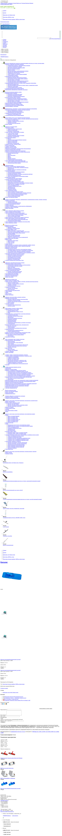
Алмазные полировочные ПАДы (14, 186)
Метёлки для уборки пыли (13, 359)
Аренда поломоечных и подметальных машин (14, 212)
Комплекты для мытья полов (14, 228)
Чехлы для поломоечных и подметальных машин (18, 176)
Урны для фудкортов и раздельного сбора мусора (18, 344)
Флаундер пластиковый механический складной (10, 659)
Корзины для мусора (12, 325)
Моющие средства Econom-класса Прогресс (14, 382)
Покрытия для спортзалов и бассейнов (13, 113)
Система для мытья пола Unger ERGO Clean (14, 260)
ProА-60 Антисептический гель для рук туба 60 (13, 490)
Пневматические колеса (10, 393)
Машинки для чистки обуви (11, 298)
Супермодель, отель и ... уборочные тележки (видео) (15, 697)
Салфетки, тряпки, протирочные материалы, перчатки (16, 354)
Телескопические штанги (10, 137)
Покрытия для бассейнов (13, 86)
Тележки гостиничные (10, 200)
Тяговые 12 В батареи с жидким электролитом (17, 442)
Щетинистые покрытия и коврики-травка (14, 104)
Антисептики (8, 368)
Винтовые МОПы (11, 233)
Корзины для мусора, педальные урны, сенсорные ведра (17, 324)
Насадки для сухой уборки (13, 403)
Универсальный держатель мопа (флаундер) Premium (11, 758)
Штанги (9, 138)
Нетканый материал (12, 321)
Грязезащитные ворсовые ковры (12, 76)
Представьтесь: (3, 709)
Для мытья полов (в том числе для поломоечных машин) (19, 249)
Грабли (6, 292)
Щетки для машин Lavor (13, 421)
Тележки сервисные (9, 205)
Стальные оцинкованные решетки (15, 66)
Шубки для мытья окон (12, 129)
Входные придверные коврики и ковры (13, 92)
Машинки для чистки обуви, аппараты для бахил (15, 297)
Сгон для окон (6, 526)
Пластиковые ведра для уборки (11, 238)
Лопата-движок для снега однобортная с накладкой (13, 508)
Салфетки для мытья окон (10, 146)
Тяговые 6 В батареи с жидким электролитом (17, 443)
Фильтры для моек (9, 453)
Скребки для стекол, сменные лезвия (13, 144)
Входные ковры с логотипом (14, 79)
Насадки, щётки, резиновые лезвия (12, 402)
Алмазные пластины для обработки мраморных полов (19, 438)
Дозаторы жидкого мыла (13, 314)
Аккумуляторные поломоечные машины (16, 171)
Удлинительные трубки (10, 408)
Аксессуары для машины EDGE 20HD (16, 181)
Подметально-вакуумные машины (15, 178)
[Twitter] (4, 704)
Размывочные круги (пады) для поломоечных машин (19, 424)
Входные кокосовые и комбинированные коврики (18, 71)
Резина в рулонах (11, 69)
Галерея (14, 3)
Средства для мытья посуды (11, 387)
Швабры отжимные (9, 226)
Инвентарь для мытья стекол (11, 126)
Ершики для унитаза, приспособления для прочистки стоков (17, 332)
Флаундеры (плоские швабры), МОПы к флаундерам (14, 19)
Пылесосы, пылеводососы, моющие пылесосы (15, 166)
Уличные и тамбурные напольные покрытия (14, 64)
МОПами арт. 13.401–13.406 (38, 731)
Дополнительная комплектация (14, 175)
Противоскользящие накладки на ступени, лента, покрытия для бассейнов (20, 83)
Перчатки (7, 364)
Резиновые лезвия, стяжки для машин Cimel (17, 433)
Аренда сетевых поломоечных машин (15, 194)
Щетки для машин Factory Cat (14, 419)
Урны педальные (11, 326)
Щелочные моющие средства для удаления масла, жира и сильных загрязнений (21, 380)
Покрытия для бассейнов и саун (14, 114)
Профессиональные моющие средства (13, 367)
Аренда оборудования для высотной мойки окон (15, 160)
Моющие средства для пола (11, 248)
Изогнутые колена (11, 155)
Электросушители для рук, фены (12, 309)
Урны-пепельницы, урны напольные (13, 340)
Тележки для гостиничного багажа (12, 203)
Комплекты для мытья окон (13, 131)
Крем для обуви (11, 302)
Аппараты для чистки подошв (14, 300)
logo (1, 810)
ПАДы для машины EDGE (13, 185)
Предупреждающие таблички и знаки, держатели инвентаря (17, 246)
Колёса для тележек (9, 208)
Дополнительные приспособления (15, 159)
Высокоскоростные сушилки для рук (15, 311)
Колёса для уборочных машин (11, 391)
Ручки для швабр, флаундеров (14, 235)
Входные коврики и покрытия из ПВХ (13, 103)
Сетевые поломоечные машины (14, 173)
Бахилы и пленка (11, 305)
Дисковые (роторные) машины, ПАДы (13, 179)
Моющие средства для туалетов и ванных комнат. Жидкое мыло (18, 376)
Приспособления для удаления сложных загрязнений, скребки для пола (20, 244)
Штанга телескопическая (8, 545)
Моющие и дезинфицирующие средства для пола (15, 370)
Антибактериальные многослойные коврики (17, 82)
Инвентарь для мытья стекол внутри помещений (15, 150)
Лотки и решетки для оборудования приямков (17, 74)
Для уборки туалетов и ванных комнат (16, 334)
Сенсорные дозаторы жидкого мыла (15, 316)
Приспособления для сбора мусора (12, 290)
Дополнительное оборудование (14, 162)
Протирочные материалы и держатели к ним (17, 360)
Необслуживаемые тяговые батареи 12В (16, 445)
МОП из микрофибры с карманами (7, 778)
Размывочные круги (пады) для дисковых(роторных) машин (20, 426)
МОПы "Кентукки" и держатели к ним (16, 230)
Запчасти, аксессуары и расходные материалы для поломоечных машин (20, 413)
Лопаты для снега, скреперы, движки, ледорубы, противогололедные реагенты (21, 118)
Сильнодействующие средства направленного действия (16, 385)
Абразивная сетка (11, 187)
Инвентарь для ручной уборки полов (10, 692)
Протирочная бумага (12, 320)
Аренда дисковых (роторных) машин (15, 191)
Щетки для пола (11, 241)
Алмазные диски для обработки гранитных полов (18, 440)
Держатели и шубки (9, 127)
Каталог (5, 3)
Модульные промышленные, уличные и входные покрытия (17, 109)
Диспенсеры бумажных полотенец (15, 318)
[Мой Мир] (6, 704)
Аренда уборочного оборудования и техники (14, 210)
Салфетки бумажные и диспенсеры (15, 362)
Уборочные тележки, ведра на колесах (15, 254)
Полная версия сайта (4, 21)
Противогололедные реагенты (14, 123)
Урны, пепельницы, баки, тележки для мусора (14, 339)
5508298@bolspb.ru (4, 56)
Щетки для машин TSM (13, 417)
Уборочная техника (9, 165)
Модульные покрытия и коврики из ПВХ (16, 67)
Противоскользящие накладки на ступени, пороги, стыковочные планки (23, 85)
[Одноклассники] (5, 704)
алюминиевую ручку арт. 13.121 (18, 731)
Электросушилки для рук (13, 310)
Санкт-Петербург (6, 23)
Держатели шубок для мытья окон (15, 128)
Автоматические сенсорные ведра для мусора (17, 328)
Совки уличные (8, 291)
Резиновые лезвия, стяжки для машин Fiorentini (17, 432)
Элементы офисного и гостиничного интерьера (15, 396)
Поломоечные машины (10, 170)
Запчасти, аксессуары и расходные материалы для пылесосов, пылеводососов (21, 400)
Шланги (9, 157)
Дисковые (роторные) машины (14, 180)
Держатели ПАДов (9, 422)
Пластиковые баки (9, 449)
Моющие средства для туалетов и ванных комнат (15, 333)
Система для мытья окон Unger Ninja (12, 149)
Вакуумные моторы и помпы (11, 410)
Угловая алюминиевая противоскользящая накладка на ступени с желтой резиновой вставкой (22, 499)
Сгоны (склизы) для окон (13, 133)
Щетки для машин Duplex (13, 420)
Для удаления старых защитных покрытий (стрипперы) (19, 251)
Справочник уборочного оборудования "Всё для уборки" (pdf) (17, 700)
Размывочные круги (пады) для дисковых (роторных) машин (20, 182)
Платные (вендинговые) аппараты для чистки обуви (18, 301)
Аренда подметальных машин (14, 196)
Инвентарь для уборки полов (9, 15)
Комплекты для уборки (10, 336)
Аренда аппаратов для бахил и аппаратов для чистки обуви (17, 221)
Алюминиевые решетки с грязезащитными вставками (19, 65)
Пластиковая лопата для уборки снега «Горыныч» (13, 462)
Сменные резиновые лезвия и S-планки (16, 135)
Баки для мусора (11, 289)
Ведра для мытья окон (9, 145)
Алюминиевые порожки (13, 75)
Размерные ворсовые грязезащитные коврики (17, 77)
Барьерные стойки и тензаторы (11, 397)
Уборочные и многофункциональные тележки (14, 253)
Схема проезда (15, 815)
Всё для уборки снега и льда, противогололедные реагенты (17, 117)
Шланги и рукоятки (9, 407)
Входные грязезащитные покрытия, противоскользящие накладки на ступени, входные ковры (24, 63)
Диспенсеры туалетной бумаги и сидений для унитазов (19, 322)
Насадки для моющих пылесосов (14, 406)
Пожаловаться (3, 54)
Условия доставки (4, 688)
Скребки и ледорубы (12, 122)
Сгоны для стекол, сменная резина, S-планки (14, 132)
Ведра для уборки (11, 267)
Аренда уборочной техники (11, 190)
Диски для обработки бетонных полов (16, 435)
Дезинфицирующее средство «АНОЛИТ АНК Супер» (14, 517)
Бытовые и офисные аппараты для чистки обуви (18, 299)
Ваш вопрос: (3, 715)
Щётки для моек (8, 452)
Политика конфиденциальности (7, 811)
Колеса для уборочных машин (11, 197)
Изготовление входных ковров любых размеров (18, 78)
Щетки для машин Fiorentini (13, 416)
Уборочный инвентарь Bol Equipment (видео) (13, 696)
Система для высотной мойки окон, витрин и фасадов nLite (17, 151)
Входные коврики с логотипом (11, 106)
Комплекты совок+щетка (13, 240)
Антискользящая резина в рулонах (15, 87)
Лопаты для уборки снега (13, 119)
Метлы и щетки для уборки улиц (12, 280)
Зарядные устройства (12, 448)
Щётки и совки (8, 239)
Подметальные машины (10, 177)
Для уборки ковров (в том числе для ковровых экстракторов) (20, 250)
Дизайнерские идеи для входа (14, 73)
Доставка (23, 3)
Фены (9, 312)
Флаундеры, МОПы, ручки (8, 17)
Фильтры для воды (12, 158)
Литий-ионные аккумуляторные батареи (16, 444)
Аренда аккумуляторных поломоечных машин (17, 193)
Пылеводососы (11, 168)
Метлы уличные (8, 124)
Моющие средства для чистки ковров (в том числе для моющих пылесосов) (21, 383)
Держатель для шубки (7, 535)
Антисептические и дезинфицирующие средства (18, 371)
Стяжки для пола (8, 243)
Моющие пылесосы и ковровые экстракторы (17, 169)
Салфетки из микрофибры (13, 357)
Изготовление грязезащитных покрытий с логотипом (16, 89)
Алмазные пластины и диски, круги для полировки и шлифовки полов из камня (22, 434)
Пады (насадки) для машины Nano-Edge (16, 183)
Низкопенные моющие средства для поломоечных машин (17, 384)
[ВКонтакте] (2, 704)
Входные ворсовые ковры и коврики (12, 97)
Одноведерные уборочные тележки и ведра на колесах (19, 264)
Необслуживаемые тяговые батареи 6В (16, 446)
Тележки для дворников (10, 287)
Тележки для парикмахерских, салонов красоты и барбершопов (18, 206)
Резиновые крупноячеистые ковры (15, 94)
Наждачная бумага (11, 188)
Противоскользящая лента (13, 84)
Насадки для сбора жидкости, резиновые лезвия (18, 404)
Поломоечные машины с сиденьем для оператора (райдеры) (20, 174)
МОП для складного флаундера (6, 768)
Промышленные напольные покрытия (16, 112)
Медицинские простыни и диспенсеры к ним (17, 361)
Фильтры (7, 409)
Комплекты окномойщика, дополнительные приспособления (18, 148)
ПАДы (6, 423)
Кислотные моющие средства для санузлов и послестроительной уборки (20, 381)
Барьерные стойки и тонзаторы (11, 207)
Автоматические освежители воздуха (15, 330)
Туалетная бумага (11, 323)
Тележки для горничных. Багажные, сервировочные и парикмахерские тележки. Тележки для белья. (26, 199)
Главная (2, 3)
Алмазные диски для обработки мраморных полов (18, 439)
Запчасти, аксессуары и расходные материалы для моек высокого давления (20, 451)
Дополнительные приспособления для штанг (17, 139)
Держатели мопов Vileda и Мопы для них (16, 232)
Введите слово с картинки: (6, 720)
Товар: (1, 718)
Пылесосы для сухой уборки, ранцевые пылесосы (18, 167)
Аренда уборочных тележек (11, 222)
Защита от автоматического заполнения (8, 719)
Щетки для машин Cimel (13, 418)
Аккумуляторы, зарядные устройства (13, 441)
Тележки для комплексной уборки (15, 255)
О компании (10, 3)
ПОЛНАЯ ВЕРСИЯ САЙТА (6, 4)
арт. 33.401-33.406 (49, 731)
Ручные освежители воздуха (13, 331)
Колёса (6, 411)
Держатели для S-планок (13, 134)
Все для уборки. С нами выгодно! (11, 699)
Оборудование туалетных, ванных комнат (14, 308)
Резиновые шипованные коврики (15, 95)
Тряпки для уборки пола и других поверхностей (18, 237)
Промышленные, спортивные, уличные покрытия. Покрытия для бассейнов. (21, 108)
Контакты (27, 3)
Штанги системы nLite (12, 142)
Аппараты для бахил (9, 303)
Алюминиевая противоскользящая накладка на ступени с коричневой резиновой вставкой (21, 481)
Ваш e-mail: (3, 716)
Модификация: (3, 717)
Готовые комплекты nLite (13, 153)
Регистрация (54, 38)
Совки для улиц (11, 242)
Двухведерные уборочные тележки (15, 266)
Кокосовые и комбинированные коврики (16, 96)
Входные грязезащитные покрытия (15, 110)
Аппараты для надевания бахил (14, 304)
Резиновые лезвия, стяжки (10, 431)
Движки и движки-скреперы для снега (16, 121)
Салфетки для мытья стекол (13, 358)
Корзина (31, 3)
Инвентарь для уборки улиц (11, 279)
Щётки (9, 156)
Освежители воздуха (9, 329)
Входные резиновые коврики (14, 68)
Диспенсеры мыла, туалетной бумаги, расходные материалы (17, 313)
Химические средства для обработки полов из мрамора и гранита (21, 252)
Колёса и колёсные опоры (10, 390)
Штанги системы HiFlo (12, 140)
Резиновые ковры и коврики (11, 93)
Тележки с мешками (9, 351)
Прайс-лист (18, 3)
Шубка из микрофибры (8, 471)
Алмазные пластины (12, 189)
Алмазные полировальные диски (14, 437)
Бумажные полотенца (12, 319)
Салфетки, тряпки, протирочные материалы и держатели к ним (18, 355)
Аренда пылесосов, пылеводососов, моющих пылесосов (19, 192)
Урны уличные (8, 293)
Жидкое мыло (10, 317)
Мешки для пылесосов (10, 401)
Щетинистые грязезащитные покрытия (16, 72)
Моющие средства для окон (11, 147)
